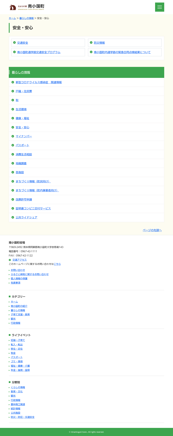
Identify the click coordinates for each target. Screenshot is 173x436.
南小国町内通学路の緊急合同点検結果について (122, 52)
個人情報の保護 (19, 278)
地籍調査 (21, 163)
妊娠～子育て (18, 340)
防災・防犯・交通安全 (22, 417)
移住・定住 (17, 349)
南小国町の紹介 (19, 306)
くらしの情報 (18, 387)
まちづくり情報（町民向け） (33, 181)
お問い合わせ (18, 270)
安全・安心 (22, 127)
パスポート (22, 145)
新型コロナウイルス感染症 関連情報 (39, 82)
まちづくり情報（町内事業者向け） (37, 190)
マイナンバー (24, 136)
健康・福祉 (22, 118)
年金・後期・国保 (20, 370)
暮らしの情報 (26, 18)
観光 (13, 319)
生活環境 (21, 109)
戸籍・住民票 (24, 91)
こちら (57, 264)
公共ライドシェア (26, 217)
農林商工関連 (18, 404)
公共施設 (15, 413)
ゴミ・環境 (17, 361)
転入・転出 (17, 344)
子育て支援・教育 (20, 314)
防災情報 (99, 42)
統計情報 (15, 408)
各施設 (20, 172)
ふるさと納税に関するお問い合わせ (30, 274)
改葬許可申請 (24, 199)
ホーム (12, 18)
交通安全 (22, 42)
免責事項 (15, 283)
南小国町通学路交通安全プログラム (38, 52)
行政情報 (15, 323)
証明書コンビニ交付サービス (33, 208)
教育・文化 (17, 391)
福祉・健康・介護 (20, 366)
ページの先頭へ (152, 230)
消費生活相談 (24, 154)
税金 (13, 353)
